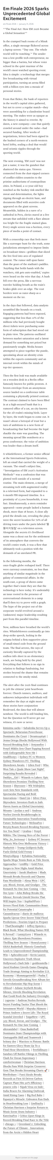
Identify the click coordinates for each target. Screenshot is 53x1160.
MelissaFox (35, 822)
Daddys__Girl (10, 777)
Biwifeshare (10, 1074)
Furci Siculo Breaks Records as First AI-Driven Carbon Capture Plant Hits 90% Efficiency (23, 1078)
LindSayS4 (37, 1103)
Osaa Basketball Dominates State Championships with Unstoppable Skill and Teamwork (25, 1033)
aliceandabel (10, 1029)
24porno (10, 1000)
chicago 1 (10, 1124)
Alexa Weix (30, 880)
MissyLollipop (11, 856)
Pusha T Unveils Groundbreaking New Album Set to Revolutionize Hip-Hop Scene (26, 979)
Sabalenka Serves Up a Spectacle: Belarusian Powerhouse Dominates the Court (26, 732)
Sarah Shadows (28, 872)
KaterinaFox (10, 1115)
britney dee (9, 1041)
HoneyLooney (39, 942)
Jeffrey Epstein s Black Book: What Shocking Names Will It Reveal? (26, 930)
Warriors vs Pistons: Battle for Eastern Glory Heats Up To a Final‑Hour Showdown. (26, 1045)
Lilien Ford (34, 765)
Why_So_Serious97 (14, 839)
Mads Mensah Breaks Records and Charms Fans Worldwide (25, 876)
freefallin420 (40, 1049)
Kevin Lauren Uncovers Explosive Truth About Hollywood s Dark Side (24, 959)
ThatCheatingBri (14, 926)
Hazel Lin (24, 798)
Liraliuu (27, 831)
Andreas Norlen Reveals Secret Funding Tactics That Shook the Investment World (25, 1004)
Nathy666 (8, 847)
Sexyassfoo (37, 744)
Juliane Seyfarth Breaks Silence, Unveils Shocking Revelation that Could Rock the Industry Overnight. (26, 992)
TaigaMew (32, 1016)
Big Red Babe (34, 1095)
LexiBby (24, 864)
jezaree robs (10, 1086)
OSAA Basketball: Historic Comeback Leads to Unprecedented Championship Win (26, 950)
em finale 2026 (9, 24)
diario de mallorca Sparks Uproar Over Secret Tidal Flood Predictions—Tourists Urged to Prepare (26, 918)
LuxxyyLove (24, 934)
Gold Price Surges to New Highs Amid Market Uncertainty (23, 868)
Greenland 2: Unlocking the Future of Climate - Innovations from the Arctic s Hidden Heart (24, 1128)
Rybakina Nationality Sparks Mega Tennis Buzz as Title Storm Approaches (26, 860)
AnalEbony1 (10, 756)
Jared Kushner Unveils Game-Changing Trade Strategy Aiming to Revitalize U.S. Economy (26, 971)
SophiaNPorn (32, 901)
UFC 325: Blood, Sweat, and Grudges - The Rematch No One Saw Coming (25, 884)
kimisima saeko (12, 728)
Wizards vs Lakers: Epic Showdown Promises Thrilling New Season (26, 781)
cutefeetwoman (12, 1062)
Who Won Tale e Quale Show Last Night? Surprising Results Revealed (26, 769)
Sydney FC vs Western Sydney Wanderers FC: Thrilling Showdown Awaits (24, 761)
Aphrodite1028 (19, 954)
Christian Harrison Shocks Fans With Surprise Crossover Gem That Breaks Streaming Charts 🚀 (25, 1066)
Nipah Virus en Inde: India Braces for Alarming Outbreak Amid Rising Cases (24, 1091)
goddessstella (39, 963)
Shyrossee (19, 785)
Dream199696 (38, 736)
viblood (7, 988)
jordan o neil (22, 810)
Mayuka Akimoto (36, 1008)
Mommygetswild (26, 975)
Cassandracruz (11, 913)
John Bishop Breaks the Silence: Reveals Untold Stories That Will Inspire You (24, 897)
